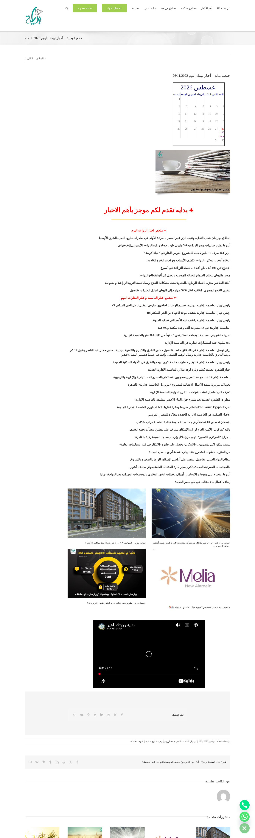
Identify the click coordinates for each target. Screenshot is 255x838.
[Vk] (81, 714)
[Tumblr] (95, 714)
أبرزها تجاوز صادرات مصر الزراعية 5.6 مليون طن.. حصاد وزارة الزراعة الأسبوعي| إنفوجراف (174, 245)
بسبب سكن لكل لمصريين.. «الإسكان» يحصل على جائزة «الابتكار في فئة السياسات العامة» (174, 444)
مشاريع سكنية (152, 741)
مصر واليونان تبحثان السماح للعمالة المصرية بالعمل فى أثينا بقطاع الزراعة (184, 275)
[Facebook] (122, 714)
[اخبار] (193, 150)
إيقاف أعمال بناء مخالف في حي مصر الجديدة (202, 481)
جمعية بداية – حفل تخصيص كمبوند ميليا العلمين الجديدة (202, 607)
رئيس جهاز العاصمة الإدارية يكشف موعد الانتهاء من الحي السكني (190, 312)
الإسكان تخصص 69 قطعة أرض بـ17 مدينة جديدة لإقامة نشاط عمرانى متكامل (183, 422)
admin (220, 741)
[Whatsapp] (245, 817)
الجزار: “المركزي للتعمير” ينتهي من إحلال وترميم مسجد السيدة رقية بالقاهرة (182, 437)
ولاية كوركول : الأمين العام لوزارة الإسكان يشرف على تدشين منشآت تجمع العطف (179, 429)
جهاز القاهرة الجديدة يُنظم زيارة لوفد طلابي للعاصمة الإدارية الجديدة (189, 369)
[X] (115, 714)
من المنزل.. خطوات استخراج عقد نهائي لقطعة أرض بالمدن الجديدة (189, 452)
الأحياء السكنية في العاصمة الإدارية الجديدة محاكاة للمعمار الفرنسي (189, 414)
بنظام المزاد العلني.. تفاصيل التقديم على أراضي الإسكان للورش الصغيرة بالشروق (180, 459)
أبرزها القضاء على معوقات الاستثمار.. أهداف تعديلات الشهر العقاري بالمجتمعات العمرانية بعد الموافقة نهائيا (165, 474)
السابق (40, 58)
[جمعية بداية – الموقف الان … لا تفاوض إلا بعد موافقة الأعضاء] (107, 513)
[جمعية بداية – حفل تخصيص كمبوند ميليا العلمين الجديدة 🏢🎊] (191, 576)
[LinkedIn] (101, 714)
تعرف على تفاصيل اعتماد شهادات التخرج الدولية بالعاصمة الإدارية (190, 392)
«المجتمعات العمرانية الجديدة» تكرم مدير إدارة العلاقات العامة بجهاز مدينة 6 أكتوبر (180, 466)
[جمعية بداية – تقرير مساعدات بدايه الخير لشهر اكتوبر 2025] (107, 573)
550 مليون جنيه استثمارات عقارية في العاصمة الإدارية (197, 342)
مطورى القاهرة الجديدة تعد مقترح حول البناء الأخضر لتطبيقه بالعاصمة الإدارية (182, 399)
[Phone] (245, 805)
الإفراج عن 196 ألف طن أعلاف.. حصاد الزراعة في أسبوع (195, 267)
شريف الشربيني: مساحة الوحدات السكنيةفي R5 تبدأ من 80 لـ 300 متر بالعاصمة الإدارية (177, 335)
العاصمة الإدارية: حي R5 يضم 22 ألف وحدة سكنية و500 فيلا (194, 327)
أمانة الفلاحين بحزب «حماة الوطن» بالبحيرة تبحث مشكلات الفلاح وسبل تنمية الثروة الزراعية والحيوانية (167, 282)
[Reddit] (108, 714)
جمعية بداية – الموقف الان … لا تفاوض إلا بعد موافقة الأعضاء (115, 542)
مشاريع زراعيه (166, 741)
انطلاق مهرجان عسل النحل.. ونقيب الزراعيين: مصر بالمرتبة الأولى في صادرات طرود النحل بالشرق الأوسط (164, 237)
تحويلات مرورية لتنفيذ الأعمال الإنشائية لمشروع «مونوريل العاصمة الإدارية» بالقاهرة (179, 384)
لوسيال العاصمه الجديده (185, 741)
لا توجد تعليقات (136, 741)
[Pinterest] (88, 714)
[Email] (74, 714)
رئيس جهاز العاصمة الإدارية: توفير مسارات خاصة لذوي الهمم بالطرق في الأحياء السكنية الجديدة (171, 362)
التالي (30, 58)
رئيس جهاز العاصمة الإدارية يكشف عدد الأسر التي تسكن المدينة (191, 320)
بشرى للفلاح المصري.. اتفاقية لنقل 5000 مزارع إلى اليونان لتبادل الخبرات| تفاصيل (180, 290)
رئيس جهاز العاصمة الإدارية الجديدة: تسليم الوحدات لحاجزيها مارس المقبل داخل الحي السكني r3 (170, 305)
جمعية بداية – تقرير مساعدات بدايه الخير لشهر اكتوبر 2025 (116, 603)
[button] (67, 8)
